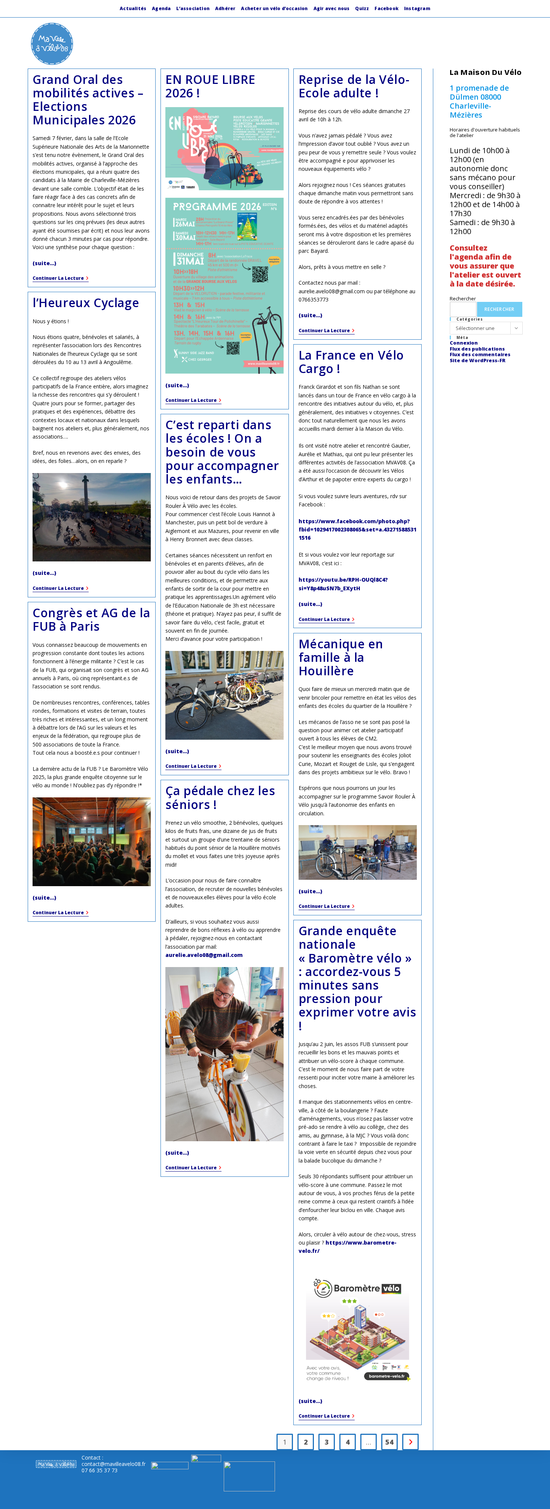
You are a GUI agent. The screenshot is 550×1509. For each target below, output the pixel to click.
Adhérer (225, 8)
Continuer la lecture (61, 279)
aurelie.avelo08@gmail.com (204, 954)
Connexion (464, 342)
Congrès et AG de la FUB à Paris (91, 619)
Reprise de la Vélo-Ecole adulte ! (354, 86)
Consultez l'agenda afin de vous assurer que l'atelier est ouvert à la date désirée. (485, 266)
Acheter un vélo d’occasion (274, 8)
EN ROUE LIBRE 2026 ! (210, 86)
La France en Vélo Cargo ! (351, 361)
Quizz (362, 8)
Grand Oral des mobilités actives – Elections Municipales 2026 (88, 99)
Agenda (161, 8)
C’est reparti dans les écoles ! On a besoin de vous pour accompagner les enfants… (222, 451)
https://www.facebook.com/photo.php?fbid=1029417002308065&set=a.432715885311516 (357, 530)
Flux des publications (477, 348)
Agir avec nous (332, 8)
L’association (193, 8)
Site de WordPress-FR (477, 360)
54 (389, 1441)
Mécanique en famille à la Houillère (341, 657)
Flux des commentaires (480, 354)
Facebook (386, 8)
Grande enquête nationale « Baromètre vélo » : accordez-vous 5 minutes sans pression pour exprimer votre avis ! (357, 977)
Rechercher (463, 298)
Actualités (133, 8)
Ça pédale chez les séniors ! (220, 797)
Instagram (417, 8)
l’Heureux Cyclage (86, 302)
